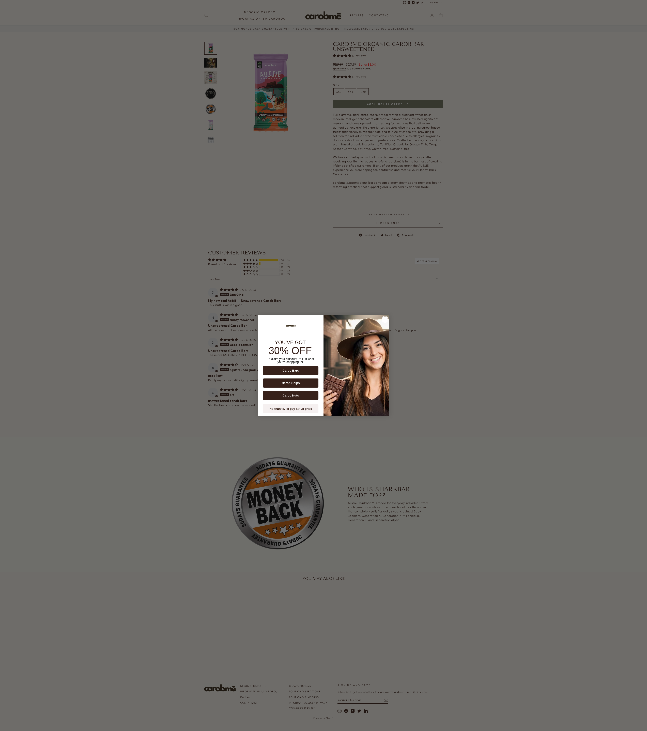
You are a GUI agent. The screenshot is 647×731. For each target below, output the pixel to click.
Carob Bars (291, 370)
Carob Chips (291, 383)
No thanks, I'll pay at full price (290, 408)
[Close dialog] (385, 319)
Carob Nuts (291, 395)
